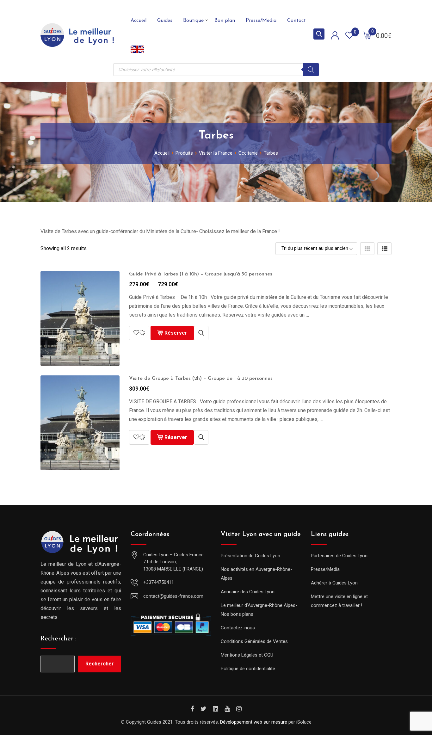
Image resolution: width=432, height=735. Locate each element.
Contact (296, 20)
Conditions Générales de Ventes (254, 641)
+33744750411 (158, 582)
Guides (164, 20)
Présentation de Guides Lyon (250, 556)
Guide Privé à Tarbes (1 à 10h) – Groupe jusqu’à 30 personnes (200, 274)
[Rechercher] (311, 69)
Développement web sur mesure (253, 722)
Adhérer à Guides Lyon (334, 583)
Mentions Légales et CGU (247, 655)
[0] (367, 35)
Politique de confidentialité (248, 668)
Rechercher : (58, 639)
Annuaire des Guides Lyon (248, 592)
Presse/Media (261, 20)
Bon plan (224, 20)
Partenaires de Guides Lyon (339, 556)
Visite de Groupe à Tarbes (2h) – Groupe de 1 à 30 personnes (201, 378)
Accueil (138, 20)
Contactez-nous (238, 628)
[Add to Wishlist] (139, 333)
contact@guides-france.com (173, 596)
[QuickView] (201, 333)
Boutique (193, 20)
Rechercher (99, 664)
